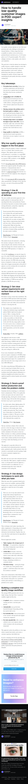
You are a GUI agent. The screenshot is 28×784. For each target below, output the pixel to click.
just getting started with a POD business (16, 164)
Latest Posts (7, 778)
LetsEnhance (7, 24)
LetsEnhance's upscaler (7, 643)
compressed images (12, 171)
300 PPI (23, 158)
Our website (16, 2)
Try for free (14, 696)
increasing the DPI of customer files (16, 179)
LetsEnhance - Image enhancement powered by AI (12, 777)
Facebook (13, 778)
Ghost (22, 778)
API (24, 262)
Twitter (18, 778)
